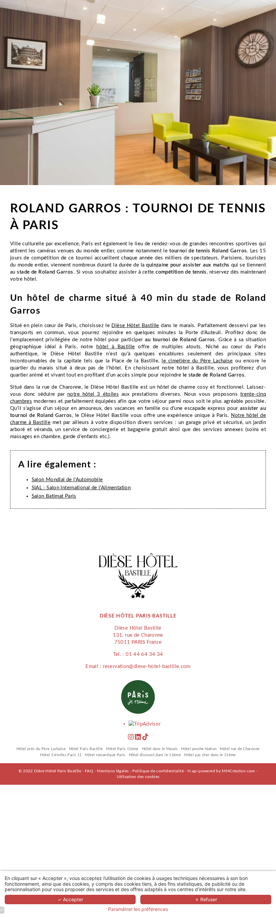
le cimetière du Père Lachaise (197, 360)
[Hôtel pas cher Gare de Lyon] (138, 737)
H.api (192, 771)
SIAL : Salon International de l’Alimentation (81, 487)
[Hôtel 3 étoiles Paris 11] (145, 723)
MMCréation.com (238, 771)
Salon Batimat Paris (54, 496)
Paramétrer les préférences (138, 909)
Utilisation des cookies (138, 777)
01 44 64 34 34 (144, 654)
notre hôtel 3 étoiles (93, 394)
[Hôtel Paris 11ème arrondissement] (131, 737)
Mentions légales (113, 771)
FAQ (89, 771)
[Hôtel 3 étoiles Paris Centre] (145, 737)
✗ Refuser (206, 899)
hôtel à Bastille (115, 346)
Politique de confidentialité (158, 771)
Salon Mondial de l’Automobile (67, 479)
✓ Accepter (70, 899)
